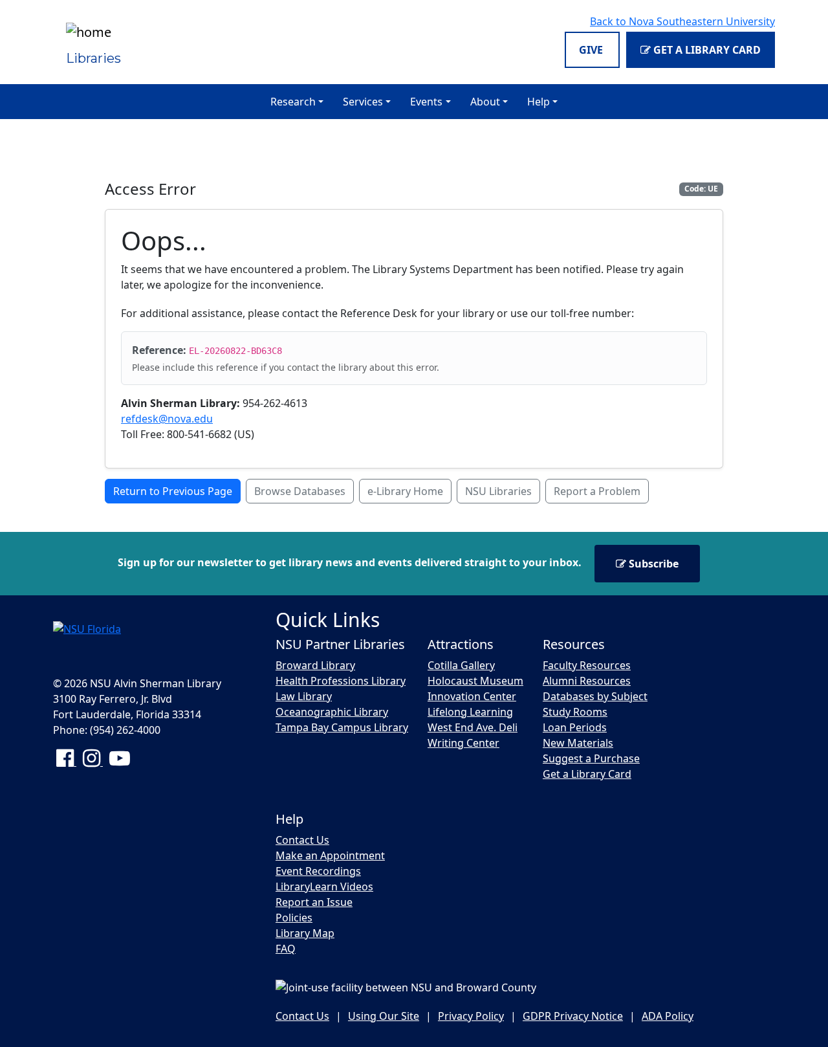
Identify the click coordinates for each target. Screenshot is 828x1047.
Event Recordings (318, 871)
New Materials (578, 743)
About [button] (485, 101)
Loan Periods (575, 727)
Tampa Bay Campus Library (342, 727)
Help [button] (538, 101)
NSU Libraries (498, 491)
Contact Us (302, 840)
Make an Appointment (330, 855)
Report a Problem (597, 491)
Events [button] (426, 101)
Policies (294, 917)
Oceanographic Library (332, 712)
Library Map (305, 933)
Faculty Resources (587, 665)
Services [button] (363, 101)
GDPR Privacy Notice (573, 1016)
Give (592, 50)
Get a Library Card (706, 50)
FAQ (286, 949)
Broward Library (315, 665)
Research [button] (293, 101)
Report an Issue (314, 902)
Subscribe (652, 564)
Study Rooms (575, 712)
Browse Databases (299, 491)
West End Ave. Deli (473, 727)
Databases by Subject (595, 696)
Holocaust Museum (475, 681)
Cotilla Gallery (461, 665)
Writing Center (463, 743)
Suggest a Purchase (591, 758)
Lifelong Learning (470, 712)
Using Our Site (383, 1016)
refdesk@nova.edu (167, 419)
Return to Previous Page (172, 491)
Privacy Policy (471, 1016)
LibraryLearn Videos (324, 886)
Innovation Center (472, 696)
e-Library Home (405, 491)
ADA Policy (667, 1016)
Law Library (304, 696)
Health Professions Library (341, 681)
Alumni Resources (587, 681)
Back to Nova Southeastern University (682, 21)
